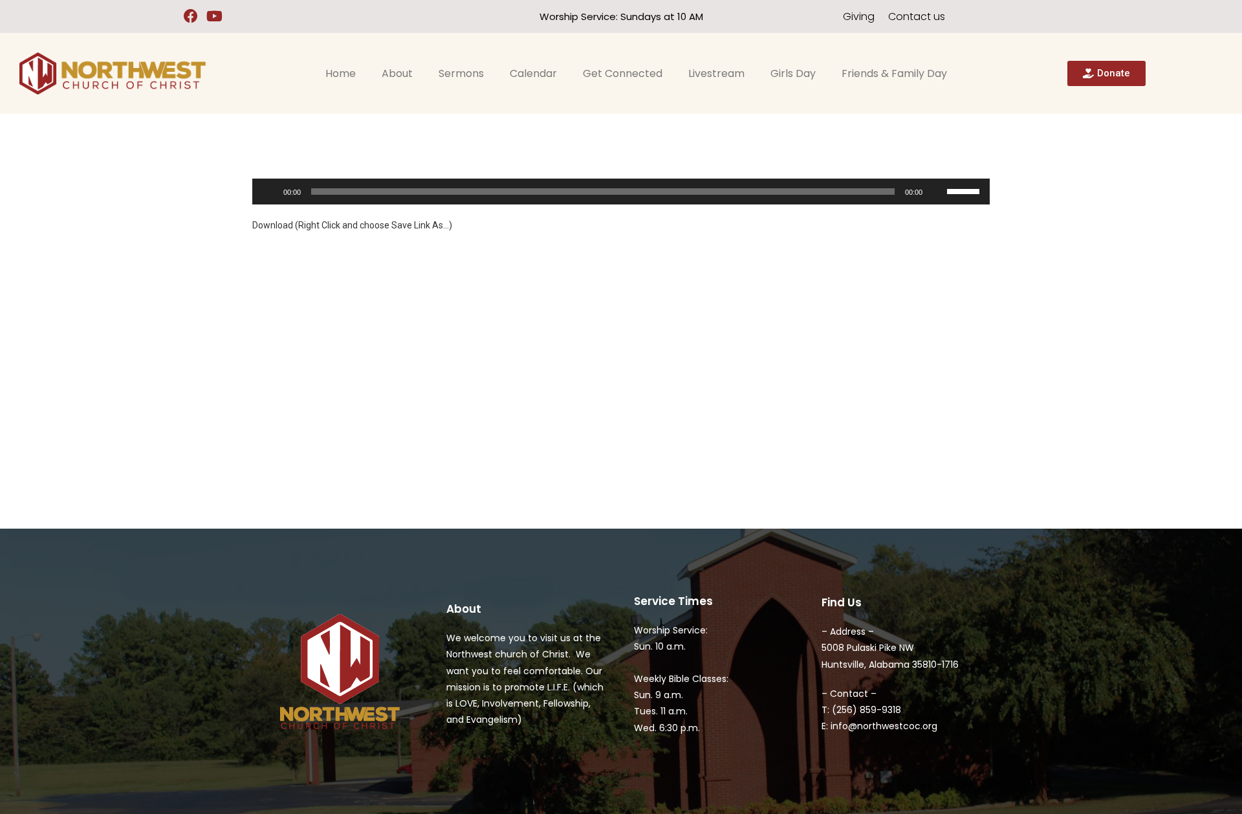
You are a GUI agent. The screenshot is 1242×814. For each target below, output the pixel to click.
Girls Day (793, 73)
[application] (621, 191)
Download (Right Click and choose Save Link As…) (352, 225)
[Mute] (936, 191)
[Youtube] (214, 16)
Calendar (533, 73)
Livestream (716, 73)
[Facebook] (191, 16)
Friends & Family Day (894, 73)
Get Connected (622, 73)
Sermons (461, 73)
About (397, 73)
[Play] (269, 191)
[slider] (965, 190)
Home (340, 73)
